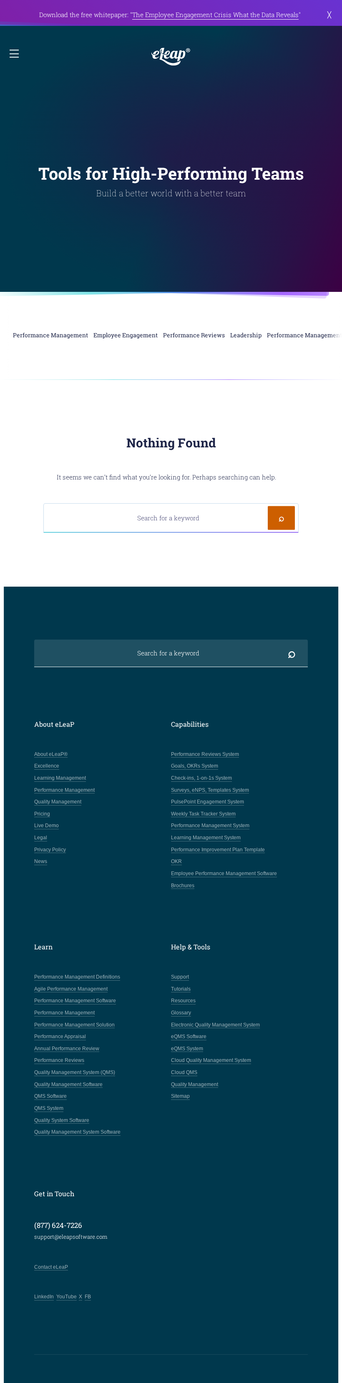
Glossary (181, 1013)
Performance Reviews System (205, 754)
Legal (40, 838)
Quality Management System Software (77, 1132)
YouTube (66, 1297)
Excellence (46, 766)
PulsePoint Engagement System (207, 802)
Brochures (182, 886)
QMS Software (50, 1096)
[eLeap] (170, 57)
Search (281, 518)
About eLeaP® (51, 754)
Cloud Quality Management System (211, 1060)
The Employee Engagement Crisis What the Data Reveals (215, 14)
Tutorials (181, 989)
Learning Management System (206, 838)
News (40, 861)
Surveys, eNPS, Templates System (210, 790)
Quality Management (57, 802)
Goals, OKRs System (194, 766)
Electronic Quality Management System (215, 1025)
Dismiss (329, 15)
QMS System (48, 1108)
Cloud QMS (184, 1072)
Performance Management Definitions (77, 977)
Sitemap (180, 1096)
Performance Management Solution (74, 1025)
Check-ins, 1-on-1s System (201, 778)
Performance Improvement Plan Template (218, 850)
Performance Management (64, 790)
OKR (176, 861)
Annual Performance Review (66, 1049)
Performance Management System (210, 825)
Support (180, 977)
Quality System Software (61, 1120)
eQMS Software (188, 1036)
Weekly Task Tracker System (203, 814)
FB (88, 1297)
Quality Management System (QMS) (74, 1072)
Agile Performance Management (71, 989)
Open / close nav (15, 54)
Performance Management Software (75, 1001)
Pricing (42, 814)
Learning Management (60, 778)
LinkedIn (44, 1297)
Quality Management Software (68, 1084)
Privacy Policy (50, 850)
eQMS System (187, 1049)
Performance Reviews (59, 1060)
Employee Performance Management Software (224, 873)
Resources (183, 1001)
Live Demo (46, 825)
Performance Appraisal (60, 1036)
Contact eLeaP (51, 1267)
